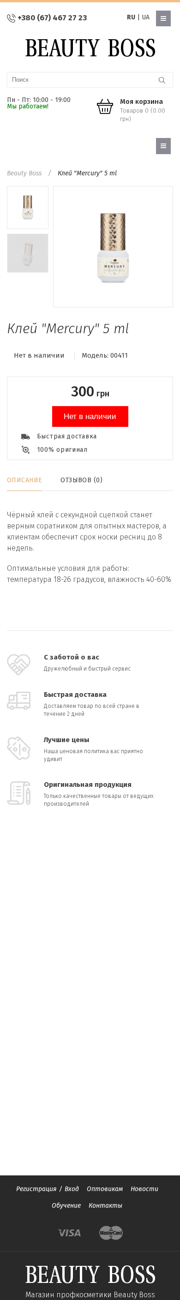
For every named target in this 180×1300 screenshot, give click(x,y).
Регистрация (36, 1189)
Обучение (66, 1206)
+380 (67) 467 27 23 (52, 18)
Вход (72, 1189)
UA (146, 17)
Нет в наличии (90, 416)
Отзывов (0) (81, 480)
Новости (144, 1189)
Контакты (105, 1206)
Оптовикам (105, 1189)
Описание (24, 480)
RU (131, 17)
